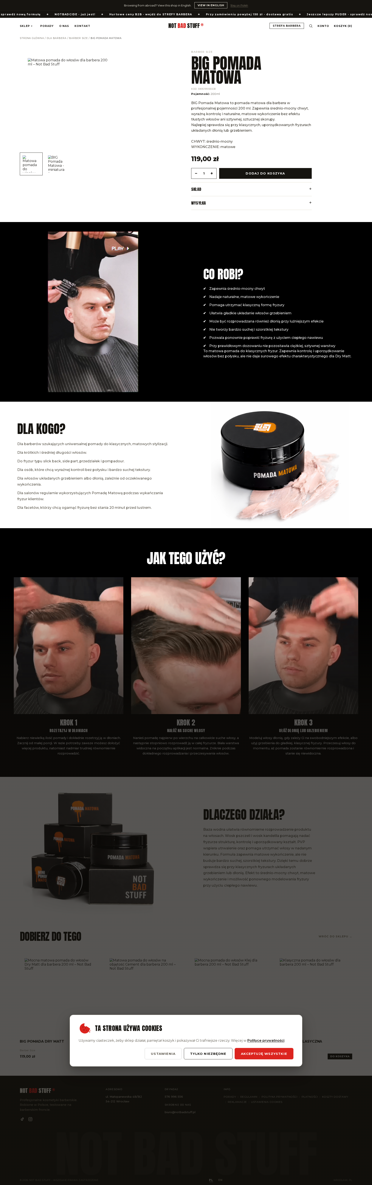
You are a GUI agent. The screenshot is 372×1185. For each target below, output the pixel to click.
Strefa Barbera (287, 25)
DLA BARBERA (57, 38)
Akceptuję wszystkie (264, 1054)
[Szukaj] (311, 26)
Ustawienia (163, 1054)
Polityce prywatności (265, 1040)
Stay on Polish (239, 5)
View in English (211, 5)
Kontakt (82, 26)
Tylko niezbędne (208, 1054)
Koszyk (343, 26)
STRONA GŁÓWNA (32, 38)
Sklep (26, 26)
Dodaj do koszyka (265, 173)
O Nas (64, 26)
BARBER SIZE (78, 38)
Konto (323, 26)
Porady (47, 26)
